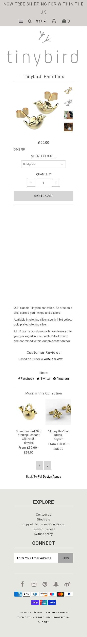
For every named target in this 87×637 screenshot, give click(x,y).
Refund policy (43, 534)
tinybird (49, 612)
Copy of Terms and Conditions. (43, 524)
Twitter (45, 379)
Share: (43, 373)
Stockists (43, 519)
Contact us (43, 514)
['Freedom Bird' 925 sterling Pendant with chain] (28, 424)
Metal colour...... (43, 156)
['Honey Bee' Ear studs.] (58, 424)
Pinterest (62, 379)
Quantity (43, 174)
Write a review (53, 359)
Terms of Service (43, 529)
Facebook (27, 379)
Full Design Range (49, 476)
